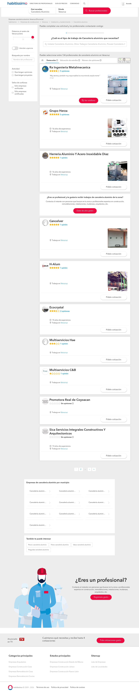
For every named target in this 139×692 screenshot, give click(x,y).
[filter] (23, 37)
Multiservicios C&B (62, 370)
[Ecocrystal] (45, 309)
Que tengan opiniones (23, 72)
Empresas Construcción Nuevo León (64, 672)
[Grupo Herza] (45, 112)
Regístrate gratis (101, 597)
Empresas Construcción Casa (20, 667)
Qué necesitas (36, 9)
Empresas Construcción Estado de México (66, 662)
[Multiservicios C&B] (45, 371)
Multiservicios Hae (62, 340)
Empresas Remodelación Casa (21, 672)
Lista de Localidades (99, 667)
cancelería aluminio (37, 545)
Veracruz (45, 22)
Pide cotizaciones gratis (110, 640)
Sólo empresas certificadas (20, 93)
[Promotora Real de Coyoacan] (45, 401)
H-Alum (54, 264)
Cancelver (56, 221)
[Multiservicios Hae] (45, 341)
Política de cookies (77, 687)
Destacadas (51, 60)
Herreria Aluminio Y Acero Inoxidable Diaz (78, 154)
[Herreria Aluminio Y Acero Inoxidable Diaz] (45, 155)
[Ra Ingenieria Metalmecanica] (45, 69)
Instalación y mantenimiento (60, 22)
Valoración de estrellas (69, 60)
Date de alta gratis (85, 211)
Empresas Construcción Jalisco (62, 667)
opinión (63, 158)
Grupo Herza (58, 111)
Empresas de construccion (30, 22)
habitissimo (13, 22)
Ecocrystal (56, 307)
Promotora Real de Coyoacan (69, 400)
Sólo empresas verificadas (20, 87)
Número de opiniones (90, 60)
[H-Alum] (45, 266)
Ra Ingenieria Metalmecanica (69, 67)
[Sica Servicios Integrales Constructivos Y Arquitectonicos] (45, 431)
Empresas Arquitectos (17, 662)
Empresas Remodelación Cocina (21, 676)
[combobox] (42, 10)
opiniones (64, 71)
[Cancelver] (45, 222)
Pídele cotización (113, 100)
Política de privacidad (59, 687)
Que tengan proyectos (23, 75)
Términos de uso (42, 687)
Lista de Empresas (98, 662)
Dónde (61, 9)
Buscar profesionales (97, 11)
